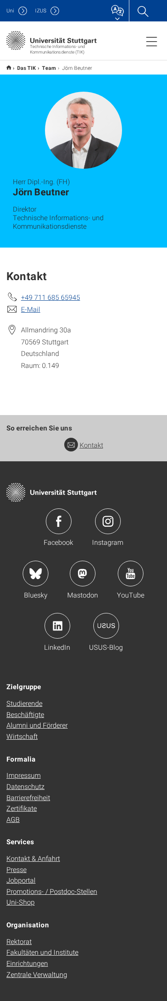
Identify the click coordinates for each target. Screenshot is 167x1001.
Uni (10, 10)
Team (49, 67)
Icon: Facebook (59, 521)
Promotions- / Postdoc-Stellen (51, 891)
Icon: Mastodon (82, 573)
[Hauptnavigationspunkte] (152, 41)
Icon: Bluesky (35, 573)
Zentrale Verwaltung (36, 974)
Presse (16, 869)
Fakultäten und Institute (42, 951)
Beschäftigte (25, 714)
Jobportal (21, 880)
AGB (13, 819)
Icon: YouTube (130, 573)
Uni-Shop (20, 901)
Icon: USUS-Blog (106, 626)
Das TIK (26, 67)
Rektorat (19, 941)
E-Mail (30, 309)
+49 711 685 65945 (50, 297)
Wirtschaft (22, 736)
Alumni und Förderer (37, 724)
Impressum (23, 775)
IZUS (40, 10)
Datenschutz (25, 786)
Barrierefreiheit (28, 797)
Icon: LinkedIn (57, 626)
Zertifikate (21, 808)
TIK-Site (8, 67)
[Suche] (143, 11)
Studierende (24, 703)
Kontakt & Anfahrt (33, 858)
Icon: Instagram (108, 521)
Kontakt (91, 444)
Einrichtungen (27, 963)
